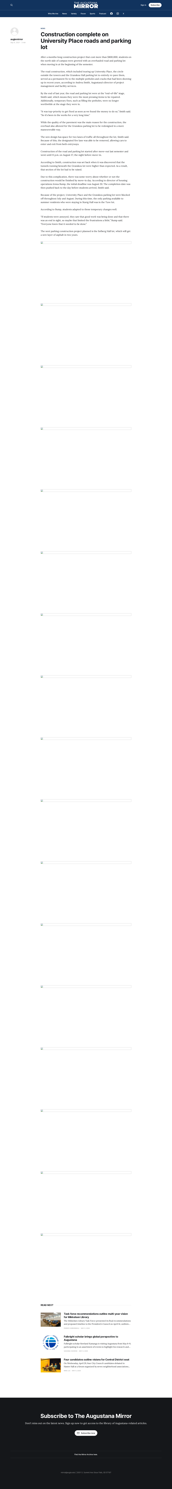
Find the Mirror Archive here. (86, 1454)
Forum (83, 13)
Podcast (102, 13)
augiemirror (16, 39)
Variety (74, 13)
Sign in (143, 5)
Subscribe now (88, 1433)
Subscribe (155, 5)
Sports (92, 13)
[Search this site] (11, 5)
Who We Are (53, 13)
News (64, 13)
